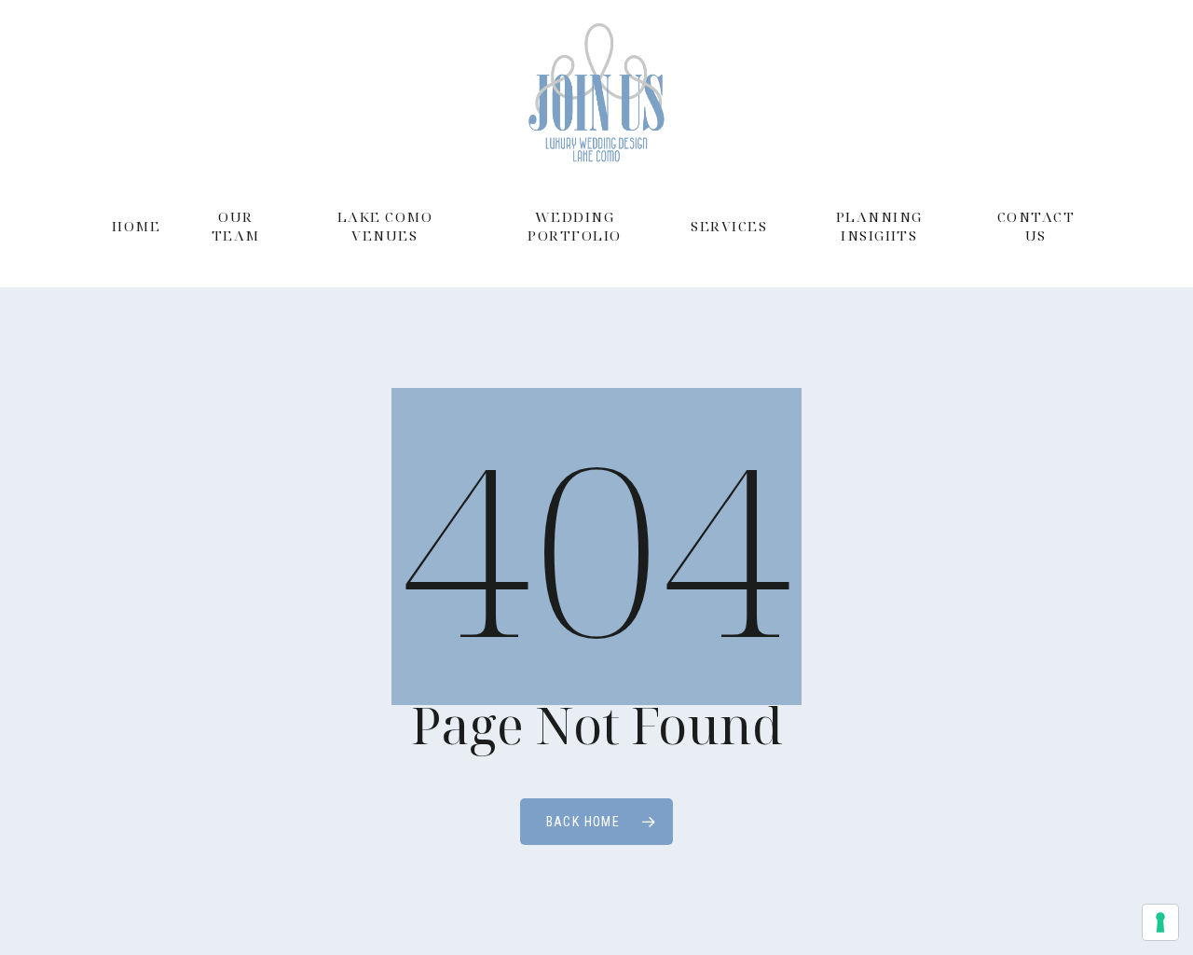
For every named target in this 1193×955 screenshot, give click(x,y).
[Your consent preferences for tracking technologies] (1160, 922)
